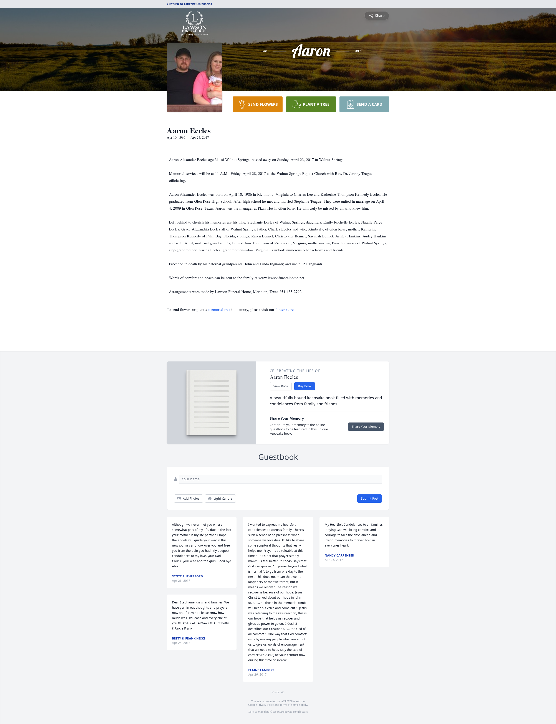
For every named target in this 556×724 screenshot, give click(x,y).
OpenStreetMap (282, 712)
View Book (280, 386)
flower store (284, 309)
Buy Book (304, 386)
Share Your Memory (366, 426)
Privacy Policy (266, 705)
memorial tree (219, 309)
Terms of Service (290, 705)
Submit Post (369, 498)
